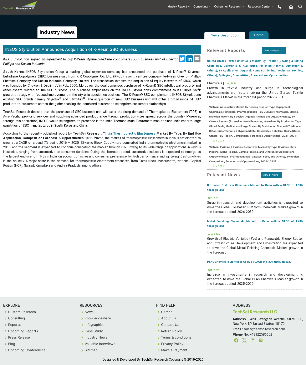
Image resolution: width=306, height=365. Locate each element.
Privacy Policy (172, 344)
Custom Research (22, 312)
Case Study (94, 331)
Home (259, 35)
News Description (225, 35)
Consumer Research (227, 6)
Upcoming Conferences (26, 350)
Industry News (96, 337)
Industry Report (176, 6)
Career (166, 312)
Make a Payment (174, 350)
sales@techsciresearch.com (264, 329)
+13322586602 (261, 334)
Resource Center (259, 6)
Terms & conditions (176, 337)
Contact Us (170, 324)
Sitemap (91, 350)
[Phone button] (278, 6)
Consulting (200, 6)
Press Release (19, 337)
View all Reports (273, 50)
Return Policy (171, 331)
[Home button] (290, 6)
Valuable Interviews (100, 344)
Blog (11, 344)
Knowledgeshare (98, 318)
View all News (270, 174)
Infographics (94, 324)
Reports (14, 324)
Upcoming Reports (23, 331)
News (89, 312)
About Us (168, 318)
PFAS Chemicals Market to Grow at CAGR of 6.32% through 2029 (249, 261)
